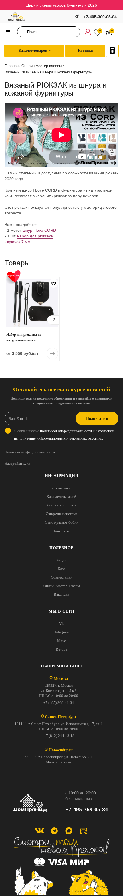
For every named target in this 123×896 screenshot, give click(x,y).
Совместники (61, 577)
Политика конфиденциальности (30, 452)
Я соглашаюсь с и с (64, 434)
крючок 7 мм (19, 241)
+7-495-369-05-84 (100, 17)
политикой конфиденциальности (66, 431)
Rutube (61, 649)
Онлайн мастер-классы (61, 586)
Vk (61, 623)
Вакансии (61, 594)
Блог (61, 569)
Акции (61, 560)
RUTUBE (83, 831)
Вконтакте (39, 831)
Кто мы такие (61, 488)
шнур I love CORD (39, 230)
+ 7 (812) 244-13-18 (58, 736)
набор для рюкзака (35, 236)
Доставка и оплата (61, 505)
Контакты (62, 531)
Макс (61, 641)
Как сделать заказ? (61, 496)
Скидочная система (61, 514)
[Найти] (23, 31)
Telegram (61, 632)
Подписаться (97, 418)
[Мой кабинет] (88, 32)
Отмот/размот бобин (61, 522)
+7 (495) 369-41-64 (58, 702)
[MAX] (69, 831)
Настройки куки (17, 463)
